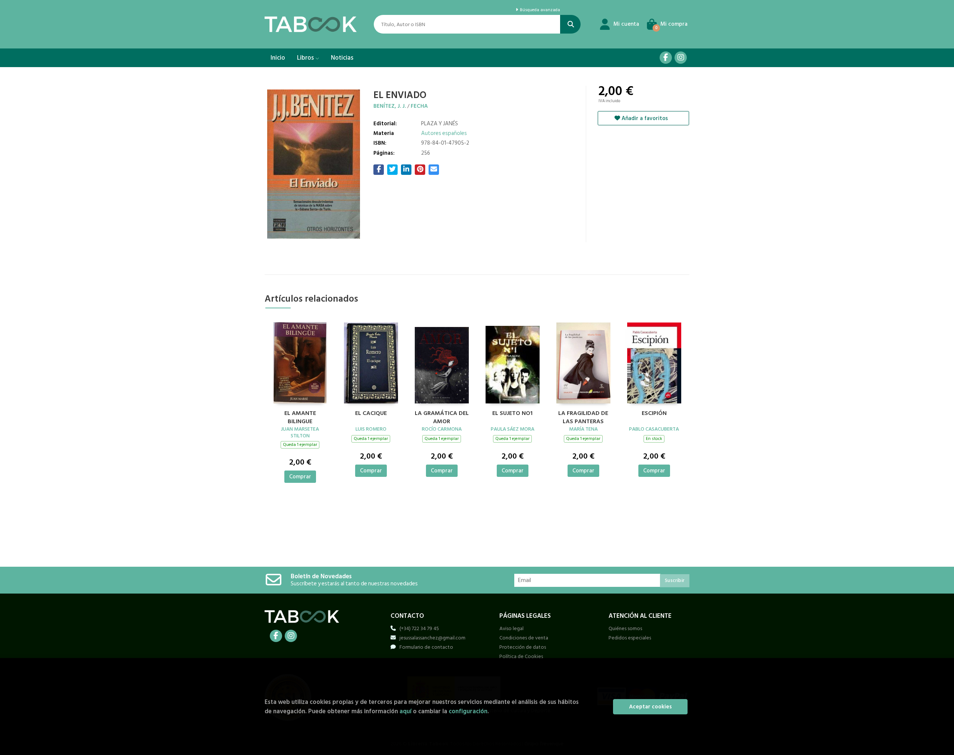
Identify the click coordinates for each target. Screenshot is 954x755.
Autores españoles (444, 133)
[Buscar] (570, 24)
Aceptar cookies (650, 706)
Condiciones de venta (523, 637)
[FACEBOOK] (666, 57)
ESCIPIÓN (654, 413)
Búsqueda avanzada (539, 10)
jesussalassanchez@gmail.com (432, 637)
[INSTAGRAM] (681, 57)
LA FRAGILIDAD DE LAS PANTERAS (583, 416)
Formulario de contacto (426, 647)
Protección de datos (522, 647)
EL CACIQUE (371, 413)
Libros (306, 58)
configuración (468, 711)
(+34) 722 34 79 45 (419, 628)
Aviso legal (511, 628)
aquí (405, 711)
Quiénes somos (625, 628)
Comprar (300, 476)
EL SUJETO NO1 (512, 413)
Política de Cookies (521, 656)
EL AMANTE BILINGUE (300, 416)
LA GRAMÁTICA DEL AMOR (442, 416)
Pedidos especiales (630, 637)
